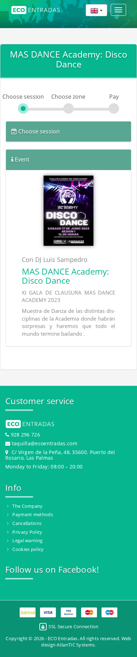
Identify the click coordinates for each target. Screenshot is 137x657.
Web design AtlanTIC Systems (86, 641)
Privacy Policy (27, 532)
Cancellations (26, 523)
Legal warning (27, 540)
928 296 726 (24, 434)
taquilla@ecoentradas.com (44, 443)
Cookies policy (28, 549)
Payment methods (32, 514)
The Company (27, 506)
